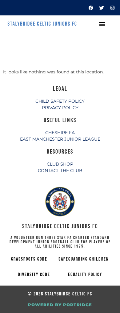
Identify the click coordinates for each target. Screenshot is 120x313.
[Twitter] (101, 7)
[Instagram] (112, 7)
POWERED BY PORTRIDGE (60, 304)
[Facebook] (90, 7)
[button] (102, 24)
